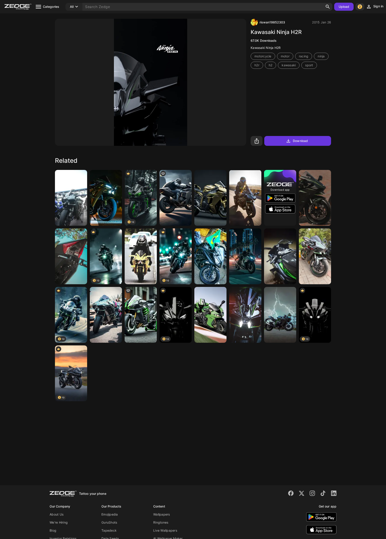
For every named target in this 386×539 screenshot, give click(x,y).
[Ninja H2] (315, 256)
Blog (53, 530)
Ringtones (160, 522)
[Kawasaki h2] (315, 198)
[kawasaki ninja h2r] (175, 198)
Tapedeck (109, 530)
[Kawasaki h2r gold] (210, 198)
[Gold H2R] (141, 256)
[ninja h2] (245, 315)
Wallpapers (161, 514)
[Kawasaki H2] (245, 198)
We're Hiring (59, 522)
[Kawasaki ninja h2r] (245, 256)
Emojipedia (109, 514)
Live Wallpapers (165, 530)
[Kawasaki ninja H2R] (141, 315)
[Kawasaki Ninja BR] (210, 256)
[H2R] (280, 256)
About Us (56, 514)
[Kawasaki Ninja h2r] (71, 198)
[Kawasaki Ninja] (210, 315)
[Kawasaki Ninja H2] (106, 198)
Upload (344, 6)
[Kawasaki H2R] (280, 315)
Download (300, 141)
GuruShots (109, 522)
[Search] (328, 7)
